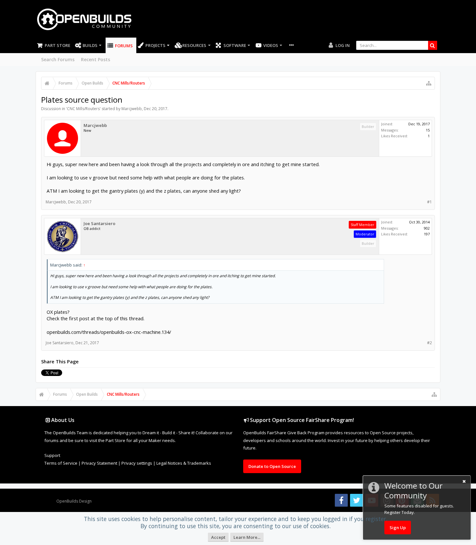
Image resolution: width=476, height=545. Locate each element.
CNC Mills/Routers (83, 108)
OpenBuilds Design (74, 501)
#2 (429, 342)
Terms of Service (60, 463)
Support (52, 455)
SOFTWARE (234, 45)
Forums (124, 46)
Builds (90, 45)
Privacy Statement (99, 463)
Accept (218, 537)
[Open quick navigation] (429, 83)
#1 (429, 201)
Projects (155, 45)
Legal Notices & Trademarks (183, 463)
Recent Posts (95, 59)
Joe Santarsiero (99, 223)
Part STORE (57, 45)
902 (427, 228)
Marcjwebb (131, 108)
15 (428, 130)
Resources (194, 45)
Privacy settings (136, 463)
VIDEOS (270, 45)
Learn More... (246, 537)
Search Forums (57, 59)
